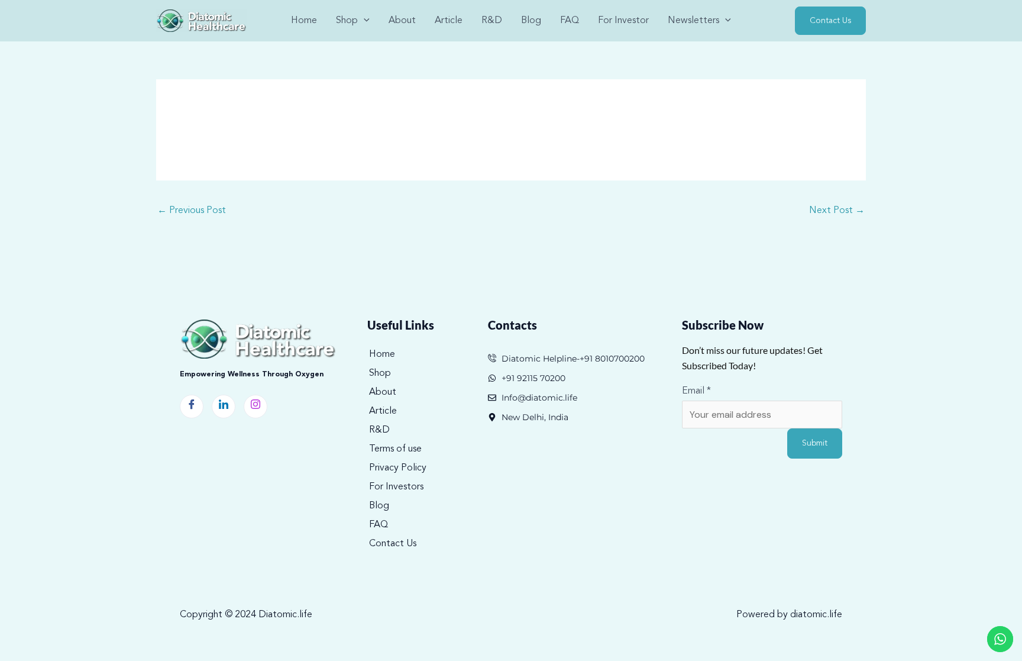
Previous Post (191, 210)
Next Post (837, 210)
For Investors (396, 487)
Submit (814, 443)
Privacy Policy (397, 468)
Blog (531, 20)
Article (449, 20)
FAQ (569, 20)
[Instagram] (255, 406)
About (402, 20)
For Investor (623, 20)
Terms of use (395, 449)
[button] (364, 20)
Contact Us (392, 544)
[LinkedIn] (223, 406)
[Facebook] (191, 406)
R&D (491, 20)
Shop (380, 373)
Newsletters (693, 20)
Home (304, 20)
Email (696, 391)
